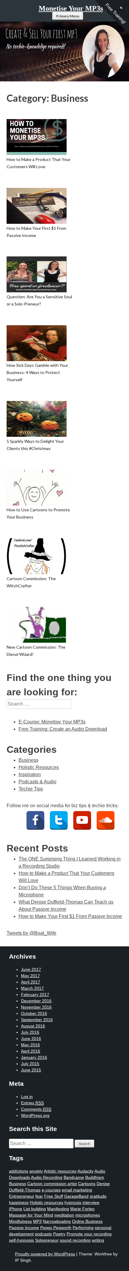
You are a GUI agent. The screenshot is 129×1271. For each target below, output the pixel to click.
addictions (18, 1171)
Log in (27, 1096)
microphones (87, 1215)
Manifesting (58, 1208)
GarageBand (76, 1196)
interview (90, 1202)
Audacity (85, 1171)
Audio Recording (46, 1177)
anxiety (36, 1171)
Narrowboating (57, 1221)
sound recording (75, 1240)
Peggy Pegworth (55, 1227)
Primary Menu (67, 16)
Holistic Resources (39, 767)
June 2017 (31, 969)
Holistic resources (46, 1202)
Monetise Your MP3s (71, 8)
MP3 (37, 1221)
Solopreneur (46, 1240)
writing (98, 1240)
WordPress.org (35, 1115)
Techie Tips (31, 788)
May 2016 (30, 1044)
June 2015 (31, 1070)
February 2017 (35, 994)
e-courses (51, 1190)
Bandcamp (74, 1177)
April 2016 (30, 1051)
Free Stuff (53, 1196)
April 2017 (30, 982)
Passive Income (24, 1227)
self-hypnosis (21, 1240)
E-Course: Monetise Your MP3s (52, 721)
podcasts (43, 1234)
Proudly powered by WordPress (45, 1254)
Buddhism (94, 1177)
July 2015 (30, 1063)
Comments (36, 1109)
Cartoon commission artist (52, 1183)
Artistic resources (60, 1171)
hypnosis (72, 1202)
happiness (18, 1202)
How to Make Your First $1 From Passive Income (70, 916)
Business (28, 760)
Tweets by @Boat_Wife (31, 933)
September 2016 (37, 1019)
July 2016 (30, 1032)
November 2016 (36, 1007)
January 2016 (34, 1057)
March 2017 (32, 988)
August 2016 (33, 1026)
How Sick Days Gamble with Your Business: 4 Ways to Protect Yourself (37, 372)
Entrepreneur (21, 1196)
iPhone (15, 1208)
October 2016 (34, 1013)
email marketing (77, 1190)
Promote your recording (89, 1234)
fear (39, 1196)
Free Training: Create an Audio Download (63, 729)
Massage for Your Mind (31, 1215)
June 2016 (31, 1038)
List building (34, 1208)
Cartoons (86, 1183)
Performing (83, 1227)
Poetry (59, 1234)
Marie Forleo (82, 1208)
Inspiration (30, 774)
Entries (32, 1102)
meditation (64, 1215)
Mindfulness (20, 1221)
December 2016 (36, 1000)
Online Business (87, 1221)
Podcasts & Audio (37, 781)
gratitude (98, 1196)
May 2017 (30, 975)
